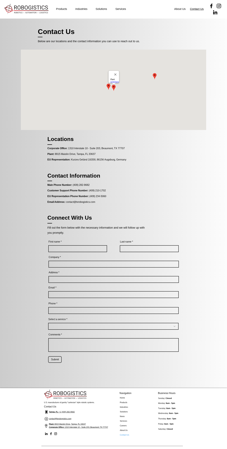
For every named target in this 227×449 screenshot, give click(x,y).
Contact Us (124, 435)
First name (54, 241)
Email (51, 287)
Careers (123, 426)
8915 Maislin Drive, (63, 424)
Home (122, 398)
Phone (52, 303)
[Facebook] (211, 6)
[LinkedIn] (215, 12)
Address (53, 272)
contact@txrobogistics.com (80, 202)
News (122, 416)
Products (123, 402)
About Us (124, 430)
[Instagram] (219, 6)
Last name (125, 241)
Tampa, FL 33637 (78, 424)
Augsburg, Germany (115, 159)
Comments (54, 334)
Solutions (124, 412)
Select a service (57, 319)
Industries (124, 407)
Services (123, 421)
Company (54, 257)
